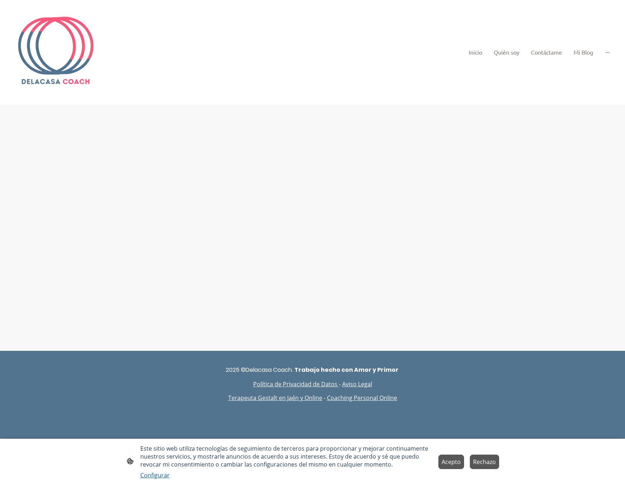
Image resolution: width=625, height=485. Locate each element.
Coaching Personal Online (362, 398)
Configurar (155, 475)
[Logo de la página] (57, 52)
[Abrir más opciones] (607, 52)
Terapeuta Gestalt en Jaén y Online (275, 398)
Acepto (451, 462)
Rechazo (484, 462)
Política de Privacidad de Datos (296, 384)
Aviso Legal (357, 384)
